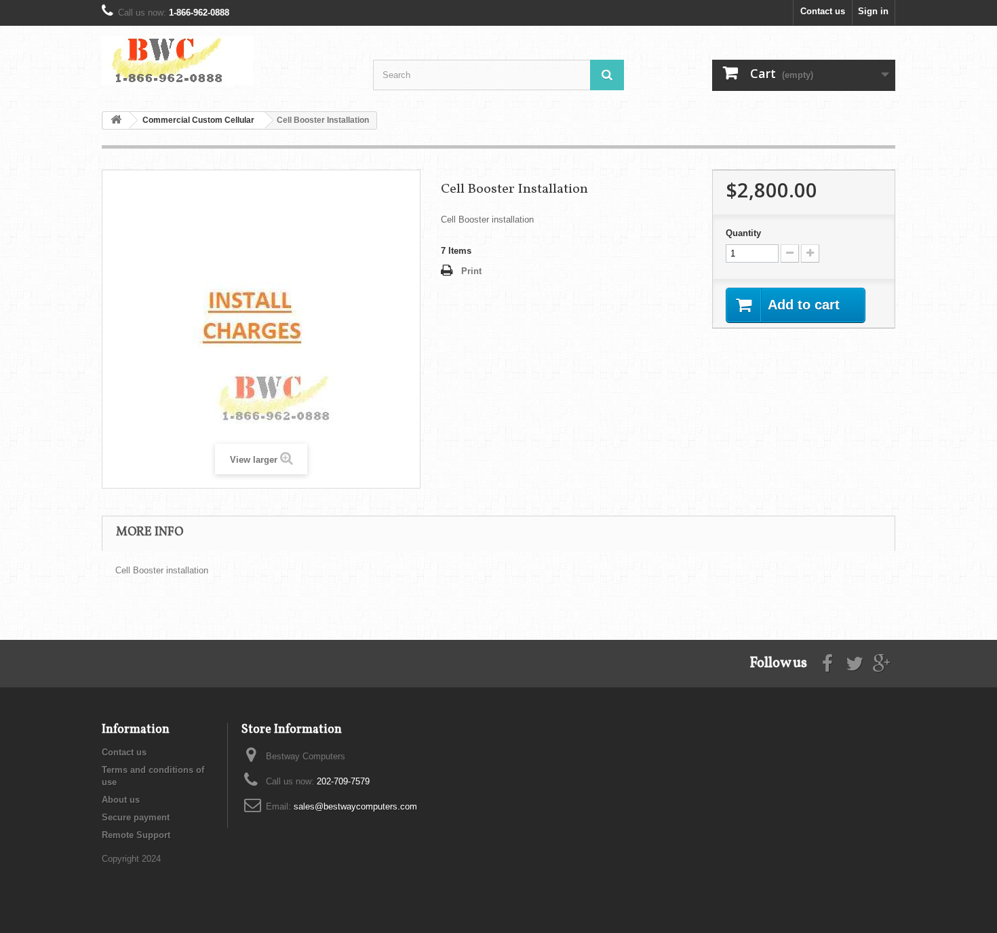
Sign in (873, 11)
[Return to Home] (116, 120)
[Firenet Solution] (227, 60)
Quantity (743, 233)
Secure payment (136, 817)
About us (121, 800)
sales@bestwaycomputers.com (355, 806)
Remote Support (136, 835)
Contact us (822, 11)
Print (471, 271)
